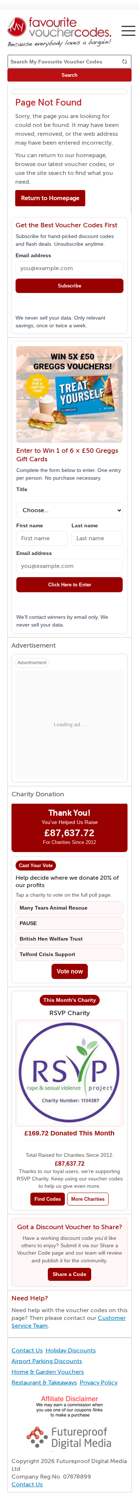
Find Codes (47, 1199)
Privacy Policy (99, 1382)
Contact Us (27, 1350)
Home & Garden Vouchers (47, 1372)
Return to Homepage (50, 198)
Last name (85, 525)
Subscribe (69, 286)
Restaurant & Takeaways (44, 1382)
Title (21, 489)
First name (29, 525)
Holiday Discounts (71, 1350)
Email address (33, 255)
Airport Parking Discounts (46, 1361)
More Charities (88, 1199)
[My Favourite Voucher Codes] (69, 32)
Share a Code (69, 1274)
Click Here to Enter (69, 584)
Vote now (70, 971)
